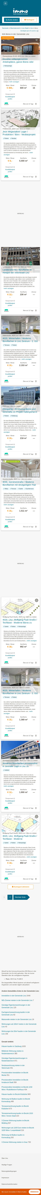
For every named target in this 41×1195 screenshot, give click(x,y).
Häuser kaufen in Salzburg (11, 1046)
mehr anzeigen (14, 82)
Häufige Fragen (7, 1165)
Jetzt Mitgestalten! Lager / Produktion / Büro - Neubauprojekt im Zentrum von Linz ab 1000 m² (19, 133)
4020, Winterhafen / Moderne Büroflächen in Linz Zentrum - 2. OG (20, 339)
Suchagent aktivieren (21, 887)
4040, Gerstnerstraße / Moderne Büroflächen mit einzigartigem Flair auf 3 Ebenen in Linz (19, 483)
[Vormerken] (36, 39)
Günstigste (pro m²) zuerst (27, 31)
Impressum (5, 1177)
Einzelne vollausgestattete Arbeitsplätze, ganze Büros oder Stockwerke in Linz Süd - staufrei (18, 60)
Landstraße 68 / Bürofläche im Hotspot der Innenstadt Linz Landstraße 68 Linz (17, 271)
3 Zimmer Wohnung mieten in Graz (15, 1142)
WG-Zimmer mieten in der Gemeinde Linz (17, 1000)
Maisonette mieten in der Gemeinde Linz (17, 1019)
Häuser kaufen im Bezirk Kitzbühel (14, 1094)
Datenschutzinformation (9, 1184)
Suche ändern (13, 20)
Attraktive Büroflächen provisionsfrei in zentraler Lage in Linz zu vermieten (20, 765)
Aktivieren (34, 1192)
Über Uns (5, 1158)
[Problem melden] (35, 104)
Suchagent (30, 20)
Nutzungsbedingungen (9, 1171)
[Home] (20, 11)
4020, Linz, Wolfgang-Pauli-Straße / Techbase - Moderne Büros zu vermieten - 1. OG (20, 621)
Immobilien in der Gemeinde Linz (14, 996)
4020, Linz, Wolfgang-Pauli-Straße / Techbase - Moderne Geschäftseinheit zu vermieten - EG (20, 837)
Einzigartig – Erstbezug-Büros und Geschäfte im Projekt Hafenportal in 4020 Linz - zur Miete (20, 410)
